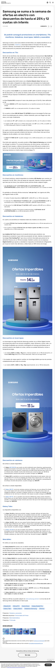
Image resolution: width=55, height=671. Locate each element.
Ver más (27, 655)
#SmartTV (16, 606)
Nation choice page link (47, 2)
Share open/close (48, 26)
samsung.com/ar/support (39, 640)
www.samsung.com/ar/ (32, 599)
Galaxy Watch (18, 608)
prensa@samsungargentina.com (36, 643)
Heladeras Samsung (31, 608)
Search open (50, 2)
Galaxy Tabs (7, 608)
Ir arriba (50, 660)
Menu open (53, 2)
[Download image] (6, 631)
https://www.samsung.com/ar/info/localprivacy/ (16, 667)
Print (51, 26)
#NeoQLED (7, 606)
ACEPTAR (48, 664)
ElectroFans (25, 606)
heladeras (18, 44)
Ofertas (41, 608)
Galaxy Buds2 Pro (37, 606)
